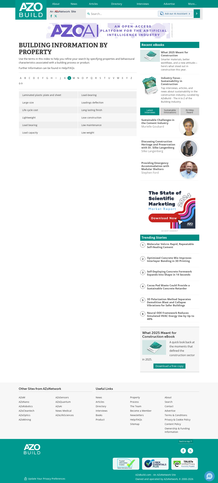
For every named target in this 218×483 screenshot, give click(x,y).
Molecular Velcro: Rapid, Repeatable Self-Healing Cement (170, 245)
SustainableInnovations (170, 111)
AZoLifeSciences (65, 415)
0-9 (20, 83)
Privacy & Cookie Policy (177, 419)
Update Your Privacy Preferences (46, 478)
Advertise (170, 410)
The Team (135, 406)
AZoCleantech (26, 410)
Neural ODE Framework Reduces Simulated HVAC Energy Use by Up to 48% (170, 315)
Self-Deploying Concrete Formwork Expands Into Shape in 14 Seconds (169, 273)
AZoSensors (62, 397)
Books (99, 415)
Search (169, 401)
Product (100, 419)
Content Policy (173, 424)
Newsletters (137, 415)
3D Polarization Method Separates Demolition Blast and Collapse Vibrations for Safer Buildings (169, 302)
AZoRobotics (26, 406)
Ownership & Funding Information (177, 430)
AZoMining (25, 419)
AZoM (22, 397)
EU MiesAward (190, 111)
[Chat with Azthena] (209, 476)
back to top (184, 441)
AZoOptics (24, 415)
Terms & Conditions (176, 415)
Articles (100, 401)
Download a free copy (169, 366)
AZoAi (59, 406)
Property (135, 397)
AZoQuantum (63, 401)
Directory (101, 406)
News (99, 397)
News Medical (64, 410)
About (168, 397)
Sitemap (134, 424)
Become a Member (141, 410)
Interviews (101, 410)
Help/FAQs (68, 68)
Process (134, 401)
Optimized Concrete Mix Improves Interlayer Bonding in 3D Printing (169, 259)
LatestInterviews (150, 111)
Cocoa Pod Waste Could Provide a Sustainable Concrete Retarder (168, 287)
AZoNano (24, 401)
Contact (169, 406)
